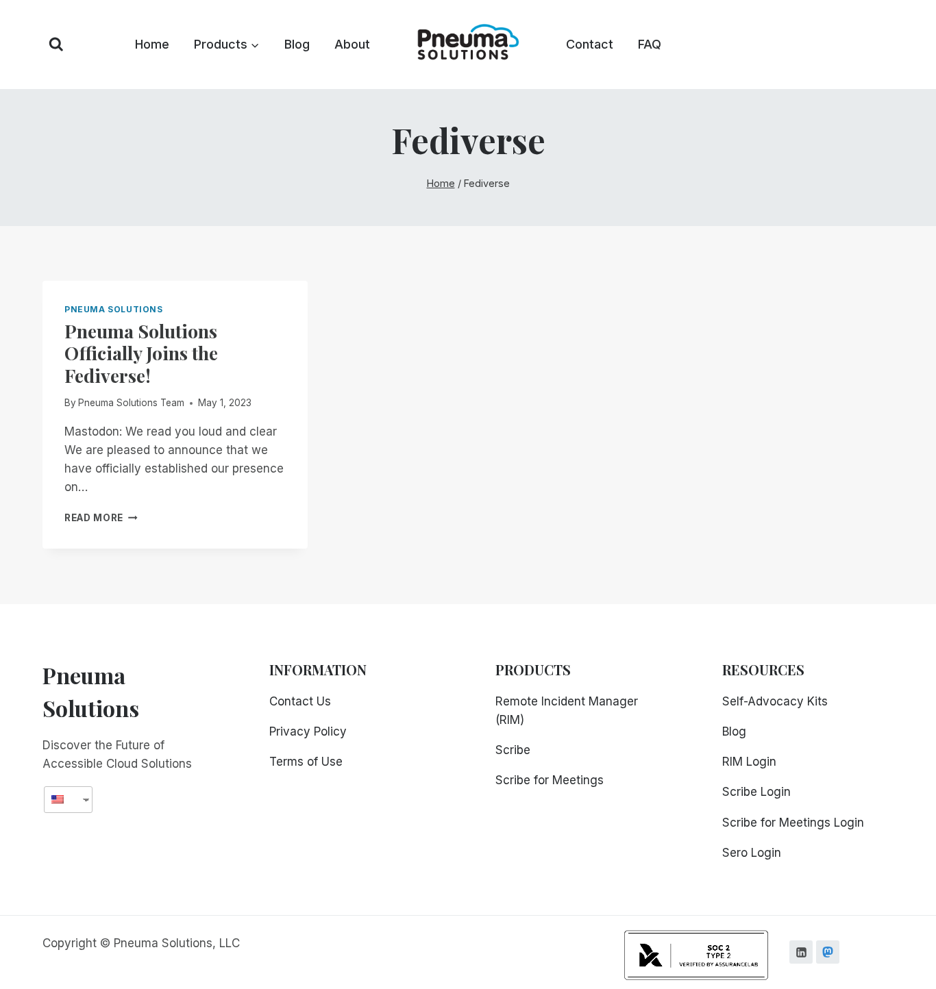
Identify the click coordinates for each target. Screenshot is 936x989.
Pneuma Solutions (113, 309)
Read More (101, 517)
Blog (297, 44)
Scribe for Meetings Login (793, 822)
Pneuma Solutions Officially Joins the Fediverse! (141, 353)
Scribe (512, 750)
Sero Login (751, 853)
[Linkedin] (801, 952)
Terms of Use (306, 761)
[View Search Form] (56, 44)
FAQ (649, 44)
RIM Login (749, 761)
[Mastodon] (827, 952)
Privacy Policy (308, 731)
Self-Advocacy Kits (775, 701)
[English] (63, 799)
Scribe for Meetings (549, 780)
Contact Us (300, 701)
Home (152, 44)
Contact (589, 44)
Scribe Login (756, 792)
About (352, 44)
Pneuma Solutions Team (131, 402)
